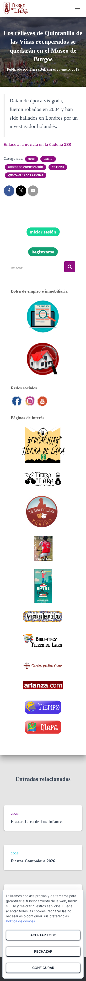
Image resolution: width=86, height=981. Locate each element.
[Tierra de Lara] (18, 8)
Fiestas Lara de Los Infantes (37, 821)
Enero (48, 158)
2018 (31, 158)
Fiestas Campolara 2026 (33, 860)
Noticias (58, 167)
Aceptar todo (43, 935)
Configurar (43, 968)
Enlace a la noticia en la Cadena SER (37, 144)
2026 (15, 813)
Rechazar (43, 951)
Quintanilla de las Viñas (25, 175)
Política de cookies (20, 921)
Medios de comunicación (25, 167)
